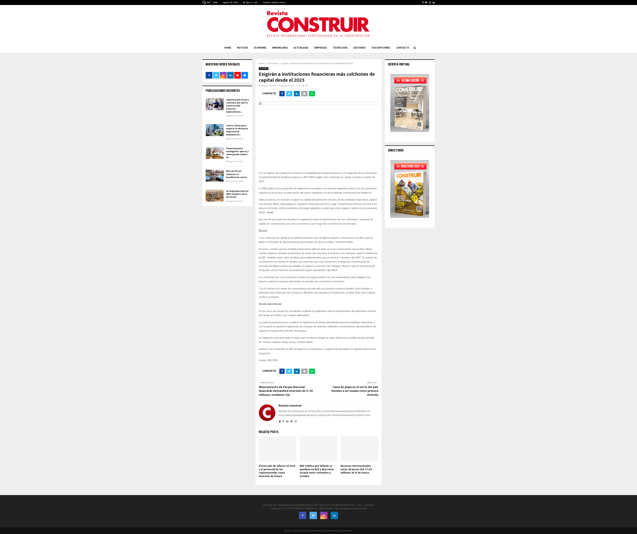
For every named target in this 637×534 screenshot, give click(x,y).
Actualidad (301, 47)
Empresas (320, 47)
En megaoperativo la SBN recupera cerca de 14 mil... (237, 194)
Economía (260, 47)
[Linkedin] (334, 515)
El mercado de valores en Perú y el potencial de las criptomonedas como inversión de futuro (277, 471)
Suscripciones (381, 47)
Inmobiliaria (280, 47)
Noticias (242, 47)
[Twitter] (313, 515)
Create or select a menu (274, 2)
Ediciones (360, 47)
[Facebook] (302, 515)
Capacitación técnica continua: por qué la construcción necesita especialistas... (237, 106)
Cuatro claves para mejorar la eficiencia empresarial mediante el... (237, 130)
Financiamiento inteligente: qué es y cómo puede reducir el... (237, 153)
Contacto (402, 47)
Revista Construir (269, 86)
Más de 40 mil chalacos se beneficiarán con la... (237, 174)
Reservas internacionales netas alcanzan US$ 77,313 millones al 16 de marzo (356, 469)
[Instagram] (323, 515)
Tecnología (340, 47)
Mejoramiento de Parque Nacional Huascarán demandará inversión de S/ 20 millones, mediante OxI (286, 391)
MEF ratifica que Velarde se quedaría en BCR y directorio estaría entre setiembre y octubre (317, 471)
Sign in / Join (251, 2)
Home (227, 47)
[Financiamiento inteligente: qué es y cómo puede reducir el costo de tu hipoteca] (215, 153)
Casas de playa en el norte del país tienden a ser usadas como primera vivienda (354, 391)
